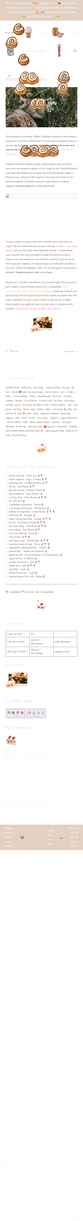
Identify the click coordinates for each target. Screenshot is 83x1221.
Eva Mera (12, 32)
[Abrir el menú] (75, 50)
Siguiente (69, 350)
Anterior (14, 350)
